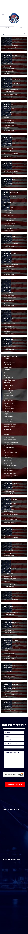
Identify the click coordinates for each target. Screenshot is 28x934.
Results (7, 27)
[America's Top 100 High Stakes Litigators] (14, 18)
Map (21, 27)
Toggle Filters (5, 34)
